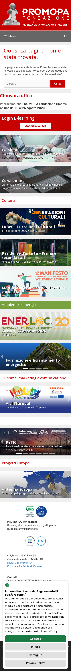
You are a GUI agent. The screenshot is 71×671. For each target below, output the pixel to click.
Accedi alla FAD (35, 126)
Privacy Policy (35, 663)
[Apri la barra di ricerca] (65, 36)
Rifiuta (35, 647)
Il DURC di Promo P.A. (20, 562)
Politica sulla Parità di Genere (24, 566)
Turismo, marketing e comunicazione (34, 378)
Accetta (35, 639)
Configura (35, 655)
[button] (2, 356)
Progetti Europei (16, 463)
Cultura (8, 200)
